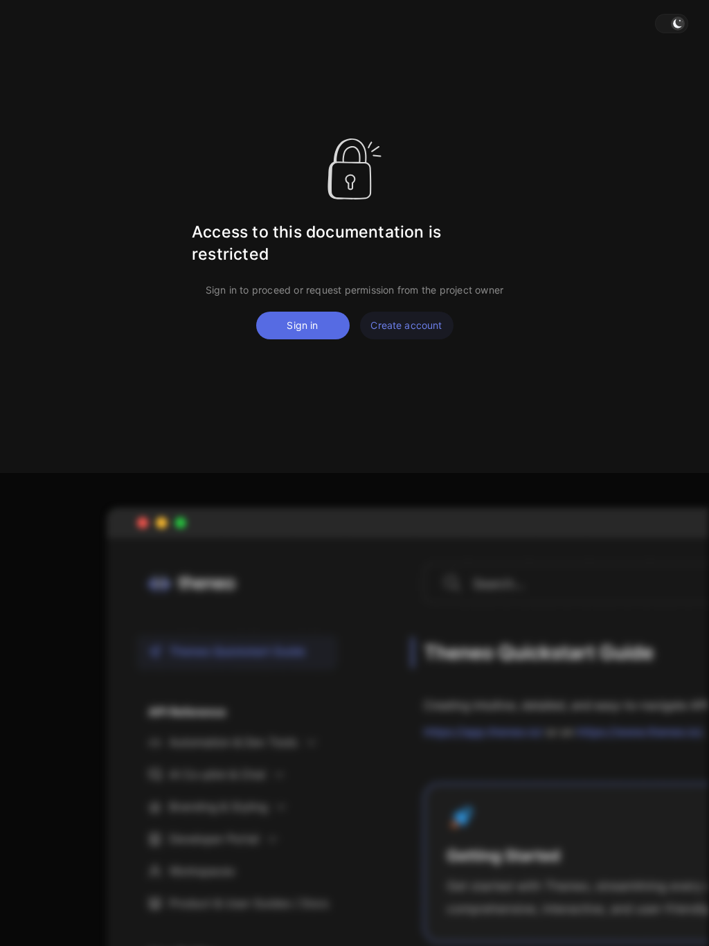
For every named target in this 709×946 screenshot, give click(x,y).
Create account (406, 325)
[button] (671, 23)
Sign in (302, 325)
